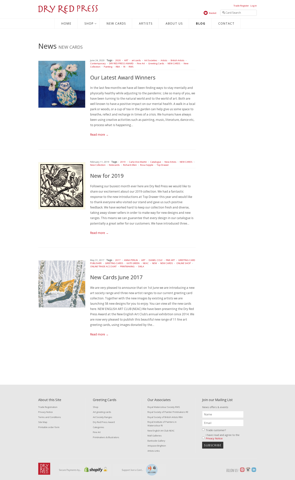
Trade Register (241, 5)
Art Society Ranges (102, 417)
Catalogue (155, 161)
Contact (226, 23)
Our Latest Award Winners (122, 77)
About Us (174, 23)
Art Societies (150, 60)
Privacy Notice (45, 412)
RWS (131, 66)
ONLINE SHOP (183, 263)
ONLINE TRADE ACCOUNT (103, 266)
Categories (98, 427)
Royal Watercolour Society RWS (164, 407)
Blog (200, 23)
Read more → (99, 135)
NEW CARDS (174, 63)
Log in (253, 5)
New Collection (98, 164)
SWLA (141, 266)
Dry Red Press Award (104, 422)
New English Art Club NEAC (161, 430)
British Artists (177, 60)
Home (66, 23)
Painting (108, 66)
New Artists (170, 161)
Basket (212, 13)
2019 (122, 161)
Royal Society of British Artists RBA (165, 417)
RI (124, 66)
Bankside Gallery (156, 440)
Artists (146, 23)
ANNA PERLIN (131, 260)
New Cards (116, 23)
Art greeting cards (102, 412)
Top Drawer (163, 164)
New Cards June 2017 (116, 277)
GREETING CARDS (114, 263)
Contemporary (98, 63)
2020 (118, 60)
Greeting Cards (156, 63)
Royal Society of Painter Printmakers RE (168, 412)
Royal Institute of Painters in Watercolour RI (162, 423)
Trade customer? (216, 430)
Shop (89, 23)
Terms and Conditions (49, 417)
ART (126, 60)
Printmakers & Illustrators (106, 437)
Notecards (114, 164)
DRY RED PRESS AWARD (121, 63)
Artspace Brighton (157, 445)
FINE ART (170, 260)
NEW (154, 263)
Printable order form (48, 427)
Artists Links (154, 450)
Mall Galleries (155, 435)
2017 (118, 260)
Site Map (42, 422)
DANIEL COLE (156, 260)
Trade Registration (47, 407)
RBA (118, 66)
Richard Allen (130, 164)
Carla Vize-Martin (138, 161)
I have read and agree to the (223, 436)
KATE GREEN (133, 263)
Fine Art (141, 63)
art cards (136, 60)
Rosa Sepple (146, 164)
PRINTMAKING (127, 266)
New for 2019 (107, 175)
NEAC (146, 263)
